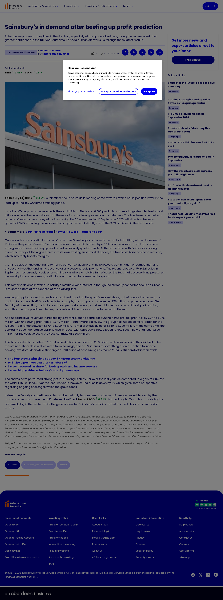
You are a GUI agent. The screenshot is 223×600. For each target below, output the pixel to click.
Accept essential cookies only (118, 91)
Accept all (149, 91)
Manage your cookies (81, 91)
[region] (112, 80)
